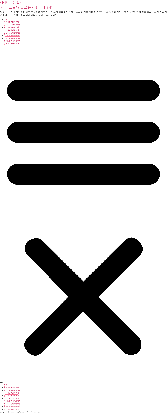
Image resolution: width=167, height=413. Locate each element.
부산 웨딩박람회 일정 (11, 30)
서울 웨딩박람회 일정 (11, 22)
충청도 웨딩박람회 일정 (12, 35)
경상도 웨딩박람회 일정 (12, 33)
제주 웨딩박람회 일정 (11, 44)
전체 (5, 19)
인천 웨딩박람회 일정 (11, 27)
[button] (83, 214)
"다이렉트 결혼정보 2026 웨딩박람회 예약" (26, 7)
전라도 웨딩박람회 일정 (12, 38)
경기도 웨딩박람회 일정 (12, 25)
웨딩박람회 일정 (11, 2)
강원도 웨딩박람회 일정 (12, 41)
